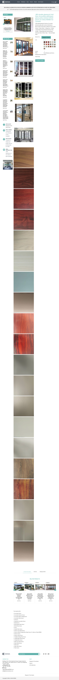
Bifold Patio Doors (18, 626)
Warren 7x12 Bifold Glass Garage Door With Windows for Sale (8, 29)
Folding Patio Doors (18, 640)
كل (7, 9)
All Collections (32, 665)
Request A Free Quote (34, 661)
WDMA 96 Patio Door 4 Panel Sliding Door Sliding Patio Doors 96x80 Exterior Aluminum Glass (5, 63)
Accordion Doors (17, 613)
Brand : (36, 52)
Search (31, 663)
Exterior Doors (17, 633)
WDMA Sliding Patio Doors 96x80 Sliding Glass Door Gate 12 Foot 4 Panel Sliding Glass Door (5, 73)
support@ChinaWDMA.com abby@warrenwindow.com (8, 669)
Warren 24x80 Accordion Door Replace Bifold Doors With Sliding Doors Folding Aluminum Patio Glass (40, 596)
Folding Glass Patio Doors (19, 638)
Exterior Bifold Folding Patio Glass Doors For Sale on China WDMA (27, 632)
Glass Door (16, 644)
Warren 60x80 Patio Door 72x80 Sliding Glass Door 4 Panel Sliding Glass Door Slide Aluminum (5, 44)
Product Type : (37, 56)
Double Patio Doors (18, 629)
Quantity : (36, 51)
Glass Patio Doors (18, 646)
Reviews (35, 571)
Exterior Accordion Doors (19, 630)
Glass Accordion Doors (19, 641)
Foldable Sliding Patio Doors (20, 636)
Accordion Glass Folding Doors (20, 616)
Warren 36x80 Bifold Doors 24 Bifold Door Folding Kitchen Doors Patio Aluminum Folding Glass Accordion (29, 596)
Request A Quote (46, 37)
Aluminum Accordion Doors (19, 621)
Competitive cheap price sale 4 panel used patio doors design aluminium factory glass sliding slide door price (5, 103)
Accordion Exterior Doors (19, 615)
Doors (15, 627)
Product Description (27, 571)
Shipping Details (43, 571)
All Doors (16, 619)
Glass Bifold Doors (18, 643)
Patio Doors (16, 647)
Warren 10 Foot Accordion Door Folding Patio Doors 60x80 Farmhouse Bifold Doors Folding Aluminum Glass (50, 596)
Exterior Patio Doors (18, 635)
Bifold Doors (16, 622)
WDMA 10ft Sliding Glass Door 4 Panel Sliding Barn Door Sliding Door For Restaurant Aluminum (5, 53)
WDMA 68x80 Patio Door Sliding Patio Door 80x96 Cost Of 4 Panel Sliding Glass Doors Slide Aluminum (5, 82)
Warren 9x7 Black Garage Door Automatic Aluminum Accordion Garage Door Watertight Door (19, 596)
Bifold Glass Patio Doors (19, 624)
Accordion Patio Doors (19, 618)
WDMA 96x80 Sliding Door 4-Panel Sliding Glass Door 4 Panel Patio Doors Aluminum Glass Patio (5, 92)
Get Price (5, 48)
